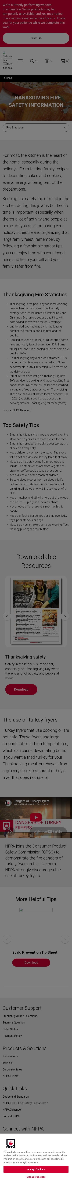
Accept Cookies (36, 1169)
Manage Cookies (36, 1177)
